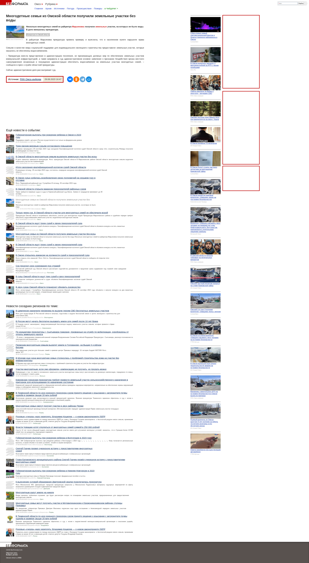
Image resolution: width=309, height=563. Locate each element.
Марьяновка (78, 27)
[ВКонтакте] (70, 79)
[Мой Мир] (89, 79)
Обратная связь (11, 553)
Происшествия (84, 8)
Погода (70, 8)
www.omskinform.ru (16, 39)
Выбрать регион (12, 555)
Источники (59, 8)
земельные (101, 27)
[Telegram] (82, 79)
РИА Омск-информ (30, 79)
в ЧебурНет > (111, 8)
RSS (19, 558)
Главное (39, 8)
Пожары (98, 8)
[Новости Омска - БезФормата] (14, 3)
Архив (48, 8)
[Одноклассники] (76, 79)
